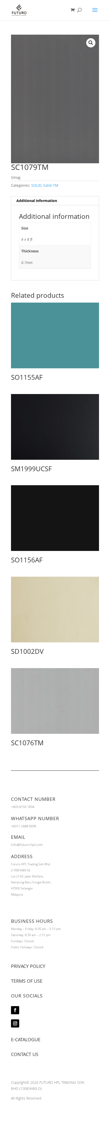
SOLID (36, 185)
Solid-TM (50, 185)
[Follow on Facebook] (15, 1010)
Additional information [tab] (36, 200)
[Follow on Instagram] (15, 1023)
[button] (90, 42)
